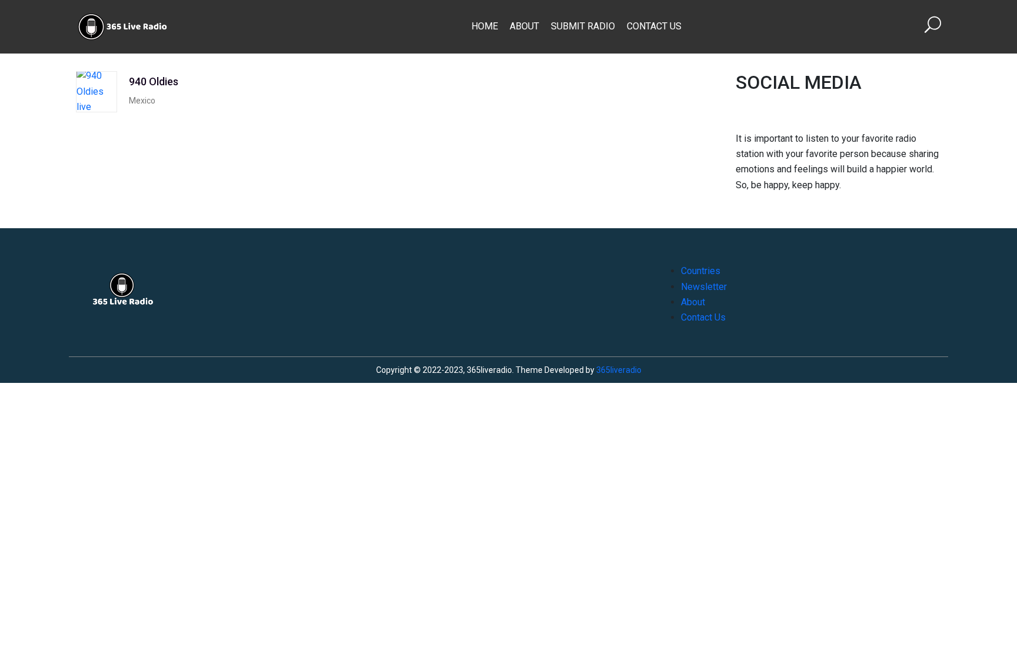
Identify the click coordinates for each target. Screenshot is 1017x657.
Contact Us (654, 26)
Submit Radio (583, 26)
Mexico (142, 100)
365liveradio (619, 370)
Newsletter (704, 286)
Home (484, 26)
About (524, 26)
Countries (700, 270)
